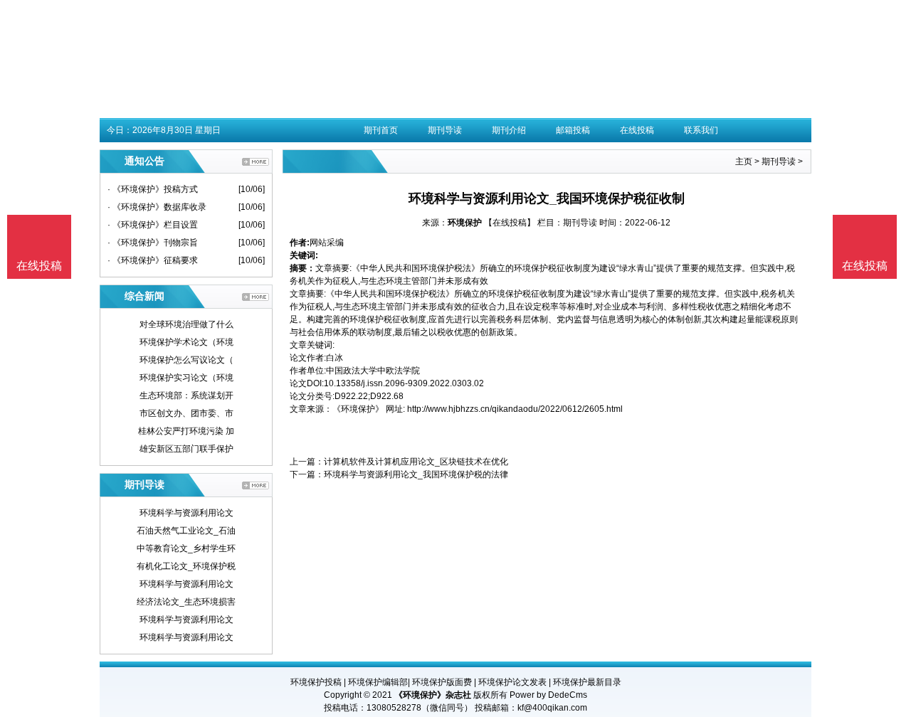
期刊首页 (381, 130)
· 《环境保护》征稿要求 (152, 260)
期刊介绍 (509, 130)
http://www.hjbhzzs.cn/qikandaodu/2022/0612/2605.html (515, 409)
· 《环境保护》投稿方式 (152, 189)
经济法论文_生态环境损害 (186, 602)
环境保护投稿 (316, 682)
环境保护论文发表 (512, 682)
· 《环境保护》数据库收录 (156, 207)
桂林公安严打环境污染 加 (186, 431)
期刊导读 (445, 130)
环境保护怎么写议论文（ (186, 360)
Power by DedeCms (548, 695)
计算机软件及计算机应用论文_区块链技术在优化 (416, 462)
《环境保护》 (358, 409)
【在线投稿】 (509, 223)
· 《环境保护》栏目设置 (152, 225)
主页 (743, 161)
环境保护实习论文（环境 (186, 378)
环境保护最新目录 (587, 682)
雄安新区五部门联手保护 (186, 449)
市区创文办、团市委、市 (186, 413)
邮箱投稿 (573, 130)
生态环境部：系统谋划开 (186, 395)
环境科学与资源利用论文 (186, 513)
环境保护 (465, 223)
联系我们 (701, 130)
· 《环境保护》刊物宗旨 (152, 243)
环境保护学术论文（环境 (186, 342)
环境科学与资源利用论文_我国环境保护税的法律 (416, 474)
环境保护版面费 (442, 682)
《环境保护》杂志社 (432, 695)
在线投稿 (637, 130)
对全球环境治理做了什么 (186, 324)
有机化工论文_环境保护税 (186, 566)
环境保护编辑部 (378, 682)
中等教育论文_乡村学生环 (186, 548)
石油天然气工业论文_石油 (186, 531)
